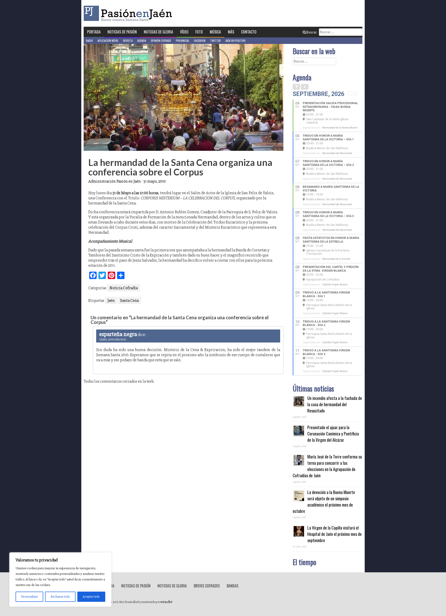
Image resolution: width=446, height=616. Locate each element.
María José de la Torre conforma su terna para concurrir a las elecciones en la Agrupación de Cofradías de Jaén (327, 466)
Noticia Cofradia (123, 287)
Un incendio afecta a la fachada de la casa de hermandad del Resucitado (334, 404)
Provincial (182, 41)
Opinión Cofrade (161, 41)
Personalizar (29, 597)
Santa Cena (129, 300)
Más (231, 32)
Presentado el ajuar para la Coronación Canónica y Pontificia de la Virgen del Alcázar (333, 433)
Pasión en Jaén (129, 13)
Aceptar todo (91, 597)
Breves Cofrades (207, 586)
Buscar (311, 32)
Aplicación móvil (108, 41)
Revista (128, 41)
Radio (89, 41)
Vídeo (184, 32)
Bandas (232, 586)
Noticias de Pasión (122, 32)
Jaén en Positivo (235, 41)
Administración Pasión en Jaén (114, 181)
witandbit (166, 602)
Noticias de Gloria (158, 32)
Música (215, 32)
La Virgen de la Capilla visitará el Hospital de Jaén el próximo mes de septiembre (334, 534)
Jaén (111, 300)
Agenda (141, 41)
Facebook (200, 41)
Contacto (248, 32)
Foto (199, 32)
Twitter (215, 41)
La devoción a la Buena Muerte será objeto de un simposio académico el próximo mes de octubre (324, 501)
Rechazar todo (60, 597)
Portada (94, 32)
